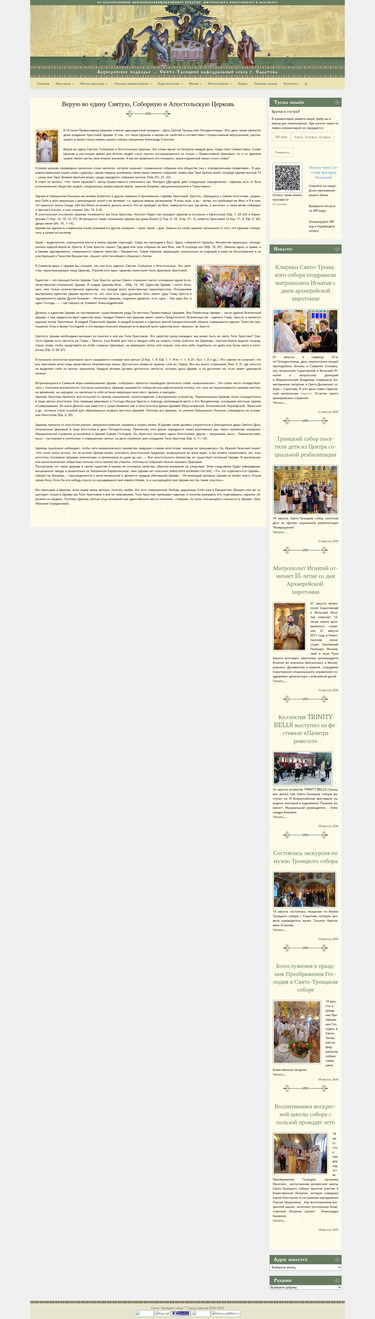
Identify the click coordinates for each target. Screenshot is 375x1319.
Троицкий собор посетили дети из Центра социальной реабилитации (305, 446)
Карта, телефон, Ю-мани (313, 137)
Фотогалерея (218, 83)
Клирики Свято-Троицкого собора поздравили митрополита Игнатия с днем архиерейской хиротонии (305, 283)
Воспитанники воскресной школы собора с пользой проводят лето (305, 1114)
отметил (306, 393)
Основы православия (131, 83)
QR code (281, 137)
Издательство (169, 83)
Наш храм (64, 83)
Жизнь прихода (92, 83)
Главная (43, 83)
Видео (243, 83)
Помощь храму (265, 83)
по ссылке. (280, 204)
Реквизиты (282, 152)
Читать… (280, 402)
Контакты (291, 83)
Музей (194, 83)
